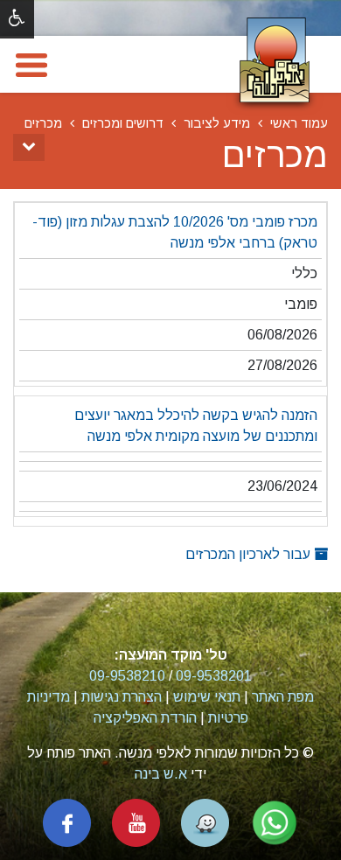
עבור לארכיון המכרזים (249, 554)
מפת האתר (283, 696)
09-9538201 (214, 675)
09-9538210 (127, 675)
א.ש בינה (161, 773)
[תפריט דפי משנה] (29, 147)
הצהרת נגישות (121, 696)
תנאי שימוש (206, 696)
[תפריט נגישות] (17, 19)
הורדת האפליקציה (145, 717)
